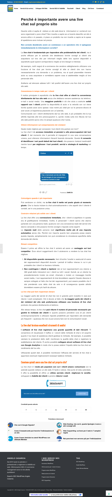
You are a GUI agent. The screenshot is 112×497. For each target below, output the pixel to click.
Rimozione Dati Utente (58, 490)
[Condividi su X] (36, 410)
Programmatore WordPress (48, 470)
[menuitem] (16, 8)
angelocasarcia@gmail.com (36, 2)
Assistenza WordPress (47, 463)
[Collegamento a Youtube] (95, 1)
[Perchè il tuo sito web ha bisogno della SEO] (1, 248)
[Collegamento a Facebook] (93, 1)
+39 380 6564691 (18, 2)
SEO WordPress (80, 461)
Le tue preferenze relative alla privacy (64, 495)
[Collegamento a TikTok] (101, 1)
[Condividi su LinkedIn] (56, 410)
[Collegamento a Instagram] (98, 1)
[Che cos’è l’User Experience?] (110, 248)
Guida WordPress (80, 465)
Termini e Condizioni (68, 490)
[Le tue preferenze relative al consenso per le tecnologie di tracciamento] (109, 494)
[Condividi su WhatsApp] (46, 410)
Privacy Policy (49, 490)
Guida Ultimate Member (82, 468)
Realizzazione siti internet (48, 473)
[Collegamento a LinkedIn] (103, 1)
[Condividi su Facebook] (26, 410)
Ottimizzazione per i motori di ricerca (51, 467)
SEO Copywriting (46, 480)
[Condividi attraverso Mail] (66, 410)
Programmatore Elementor (48, 477)
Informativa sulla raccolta (39, 495)
